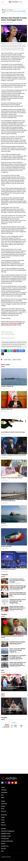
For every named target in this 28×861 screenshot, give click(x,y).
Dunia (10, 9)
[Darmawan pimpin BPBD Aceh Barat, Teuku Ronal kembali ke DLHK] (4, 594)
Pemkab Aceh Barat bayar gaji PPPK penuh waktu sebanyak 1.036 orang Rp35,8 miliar (17, 587)
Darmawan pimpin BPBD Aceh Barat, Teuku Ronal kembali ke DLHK (17, 594)
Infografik (4, 717)
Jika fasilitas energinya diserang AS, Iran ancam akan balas (12, 545)
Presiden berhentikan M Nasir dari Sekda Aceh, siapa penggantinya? (17, 601)
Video (3, 694)
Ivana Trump (7, 359)
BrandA (3, 843)
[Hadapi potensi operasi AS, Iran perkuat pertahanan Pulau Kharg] (14, 491)
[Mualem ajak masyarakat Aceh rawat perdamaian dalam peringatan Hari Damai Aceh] (4, 664)
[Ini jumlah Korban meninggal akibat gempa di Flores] (4, 644)
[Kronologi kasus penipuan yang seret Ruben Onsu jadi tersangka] (4, 581)
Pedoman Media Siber (7, 841)
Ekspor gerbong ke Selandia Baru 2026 (13, 764)
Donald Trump (17, 359)
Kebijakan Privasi (5, 833)
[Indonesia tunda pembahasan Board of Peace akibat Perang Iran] (14, 559)
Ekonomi (3, 811)
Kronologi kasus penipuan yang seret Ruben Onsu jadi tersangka (17, 580)
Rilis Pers (3, 825)
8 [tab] (19, 716)
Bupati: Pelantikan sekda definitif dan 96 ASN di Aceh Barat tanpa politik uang (17, 608)
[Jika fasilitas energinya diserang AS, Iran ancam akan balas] (14, 536)
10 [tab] (23, 716)
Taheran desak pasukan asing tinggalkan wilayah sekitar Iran (13, 408)
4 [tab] (16, 692)
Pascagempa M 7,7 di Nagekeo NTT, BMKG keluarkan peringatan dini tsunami (17, 657)
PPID (2, 851)
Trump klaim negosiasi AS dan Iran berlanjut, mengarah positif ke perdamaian (13, 454)
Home (5, 9)
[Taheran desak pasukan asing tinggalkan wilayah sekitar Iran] (14, 399)
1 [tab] (9, 692)
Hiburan (3, 806)
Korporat (3, 848)
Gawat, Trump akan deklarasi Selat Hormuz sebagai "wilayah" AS (13, 385)
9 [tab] (21, 716)
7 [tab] (17, 716)
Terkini (3, 787)
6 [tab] (15, 716)
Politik (3, 817)
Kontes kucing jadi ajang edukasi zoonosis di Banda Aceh (12, 709)
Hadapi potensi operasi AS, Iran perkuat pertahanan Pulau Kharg (12, 499)
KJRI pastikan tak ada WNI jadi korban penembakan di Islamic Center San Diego (13, 431)
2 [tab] (12, 692)
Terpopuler (4, 574)
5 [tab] (18, 692)
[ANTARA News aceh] (15, 2)
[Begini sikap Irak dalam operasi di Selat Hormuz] (14, 514)
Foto (2, 670)
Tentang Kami (5, 838)
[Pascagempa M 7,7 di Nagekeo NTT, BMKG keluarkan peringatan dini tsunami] (4, 657)
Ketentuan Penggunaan (7, 831)
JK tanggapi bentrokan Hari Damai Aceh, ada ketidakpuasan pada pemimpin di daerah (13, 636)
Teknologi (4, 803)
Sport (2, 808)
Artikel (3, 822)
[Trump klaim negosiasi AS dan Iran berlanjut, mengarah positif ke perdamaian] (14, 445)
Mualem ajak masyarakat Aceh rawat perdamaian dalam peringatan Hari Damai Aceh (17, 664)
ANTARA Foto (5, 846)
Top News (4, 614)
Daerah (3, 801)
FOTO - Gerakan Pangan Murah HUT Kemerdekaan (14, 687)
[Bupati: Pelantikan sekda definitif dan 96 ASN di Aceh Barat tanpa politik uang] (4, 608)
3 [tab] (14, 692)
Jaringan (3, 828)
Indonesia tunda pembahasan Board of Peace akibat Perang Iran (12, 568)
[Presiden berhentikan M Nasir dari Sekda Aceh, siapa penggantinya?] (4, 601)
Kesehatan (4, 814)
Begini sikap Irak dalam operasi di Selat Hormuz (12, 522)
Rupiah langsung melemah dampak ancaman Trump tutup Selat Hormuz (11, 477)
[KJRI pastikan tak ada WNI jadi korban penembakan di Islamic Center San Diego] (14, 422)
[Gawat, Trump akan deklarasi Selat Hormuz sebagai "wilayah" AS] (14, 376)
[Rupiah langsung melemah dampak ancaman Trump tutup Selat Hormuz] (14, 468)
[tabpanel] (14, 682)
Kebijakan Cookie (6, 836)
